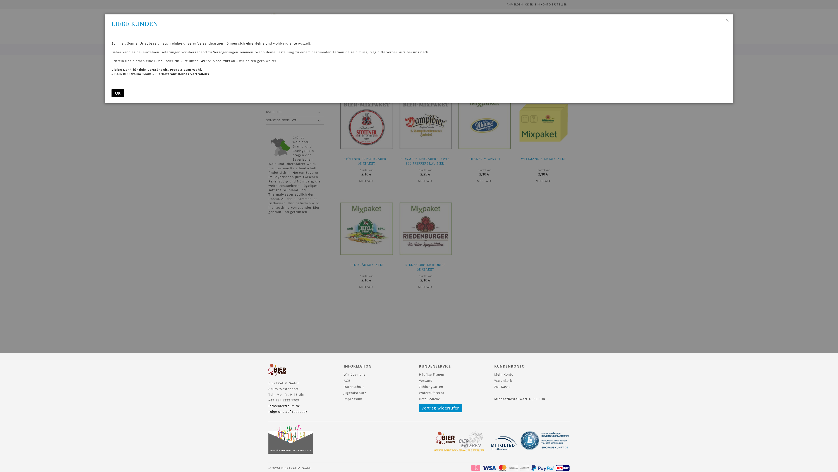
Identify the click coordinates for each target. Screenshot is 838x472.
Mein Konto (503, 374)
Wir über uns (355, 374)
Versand (426, 380)
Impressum (353, 399)
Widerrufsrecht (431, 393)
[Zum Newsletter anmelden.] (290, 452)
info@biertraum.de (284, 406)
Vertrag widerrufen (440, 408)
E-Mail (159, 61)
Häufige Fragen (431, 374)
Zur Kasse (502, 387)
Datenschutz (354, 387)
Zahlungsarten (431, 387)
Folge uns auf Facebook (287, 412)
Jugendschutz (355, 393)
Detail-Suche (429, 399)
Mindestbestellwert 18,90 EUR (519, 399)
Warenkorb (503, 380)
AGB (347, 380)
